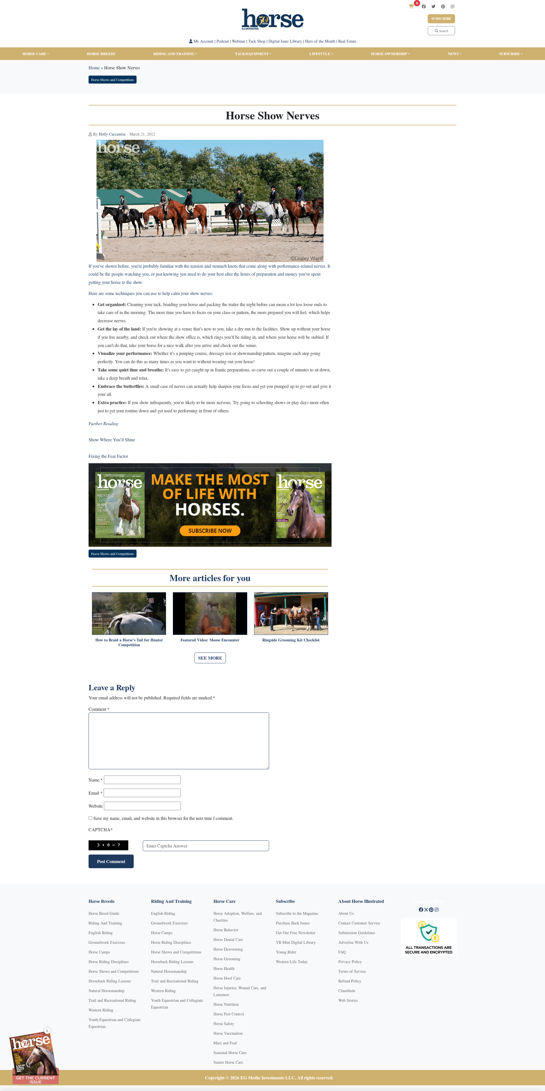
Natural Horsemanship (106, 990)
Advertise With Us (353, 942)
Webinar (238, 41)
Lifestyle (319, 53)
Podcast (223, 41)
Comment (99, 709)
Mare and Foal (225, 1043)
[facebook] (424, 6)
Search (443, 30)
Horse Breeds (101, 53)
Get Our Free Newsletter (295, 932)
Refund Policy (349, 981)
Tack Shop (256, 41)
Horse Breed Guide (104, 913)
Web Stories (348, 1000)
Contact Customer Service (359, 923)
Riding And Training (105, 923)
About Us (346, 913)
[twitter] (433, 6)
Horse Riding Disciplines (109, 961)
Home (94, 67)
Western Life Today (292, 961)
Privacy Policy (350, 961)
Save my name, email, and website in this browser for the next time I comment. (163, 818)
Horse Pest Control (228, 1014)
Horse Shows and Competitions (112, 79)
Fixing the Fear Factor (108, 456)
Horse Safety (223, 1023)
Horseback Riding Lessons (110, 981)
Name (96, 780)
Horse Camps (99, 952)
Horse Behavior (225, 929)
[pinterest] (443, 6)
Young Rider (286, 952)
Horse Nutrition (226, 1004)
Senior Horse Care (228, 1062)
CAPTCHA (101, 829)
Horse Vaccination (228, 1033)
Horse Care (34, 53)
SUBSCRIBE (509, 53)
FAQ (342, 952)
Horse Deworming (228, 949)
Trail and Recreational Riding (112, 1000)
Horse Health (223, 968)
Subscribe (441, 18)
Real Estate (347, 41)
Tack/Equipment (252, 53)
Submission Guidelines (356, 932)
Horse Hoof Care (227, 978)
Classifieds (346, 990)
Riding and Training (173, 53)
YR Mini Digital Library (296, 942)
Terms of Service (352, 971)
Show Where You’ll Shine (112, 439)
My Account (202, 41)
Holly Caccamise (112, 134)
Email (95, 793)
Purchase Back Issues (293, 923)
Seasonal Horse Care (229, 1052)
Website (96, 806)
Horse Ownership (389, 53)
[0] (411, 6)
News (453, 53)
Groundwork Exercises (107, 942)
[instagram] (452, 6)
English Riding (101, 932)
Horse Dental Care (228, 939)
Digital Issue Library (285, 41)
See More (210, 657)
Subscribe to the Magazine (297, 913)
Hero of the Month (320, 41)
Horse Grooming (226, 958)
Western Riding (101, 1010)
